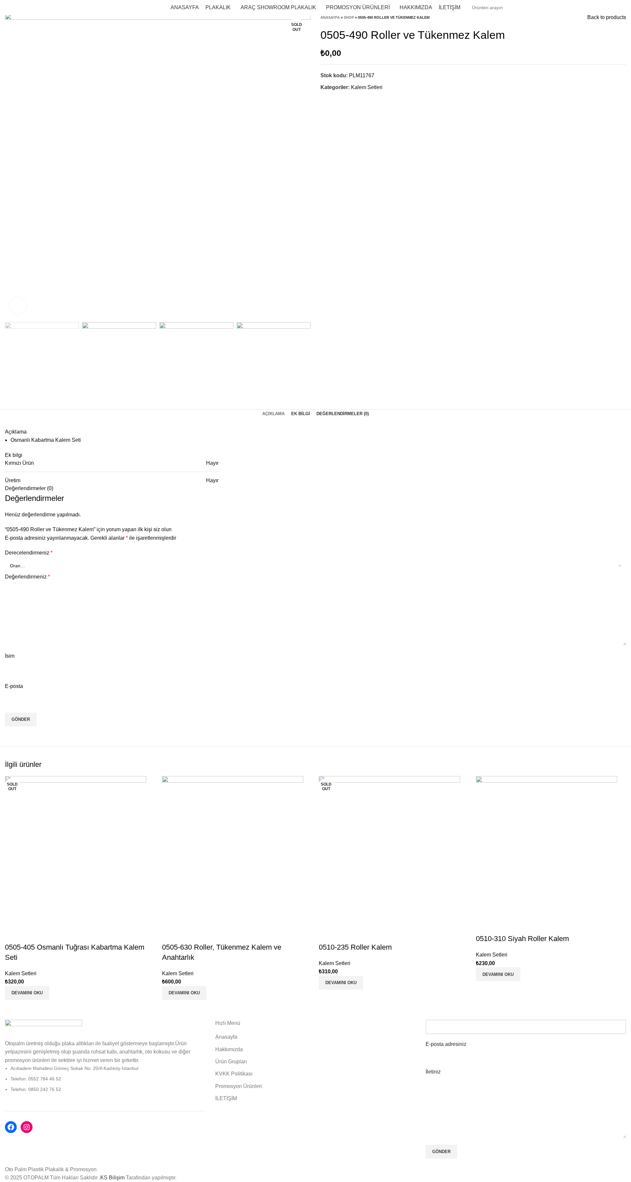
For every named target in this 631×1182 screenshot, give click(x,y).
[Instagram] (27, 1127)
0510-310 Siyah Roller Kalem (522, 938)
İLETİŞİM (226, 1098)
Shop (349, 17)
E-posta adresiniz (446, 1044)
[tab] (273, 414)
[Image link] (43, 1029)
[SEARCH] (618, 7)
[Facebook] (11, 1127)
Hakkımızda (229, 1049)
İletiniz (433, 1072)
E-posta (14, 686)
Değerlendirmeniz (27, 576)
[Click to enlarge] (18, 305)
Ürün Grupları (231, 1061)
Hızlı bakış (13, 934)
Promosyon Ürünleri (238, 1086)
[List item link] (105, 1079)
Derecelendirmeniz (29, 553)
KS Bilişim (113, 1177)
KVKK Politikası (233, 1073)
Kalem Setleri (367, 87)
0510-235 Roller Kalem (355, 947)
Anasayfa (330, 17)
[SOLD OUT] (75, 846)
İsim (9, 656)
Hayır (212, 463)
